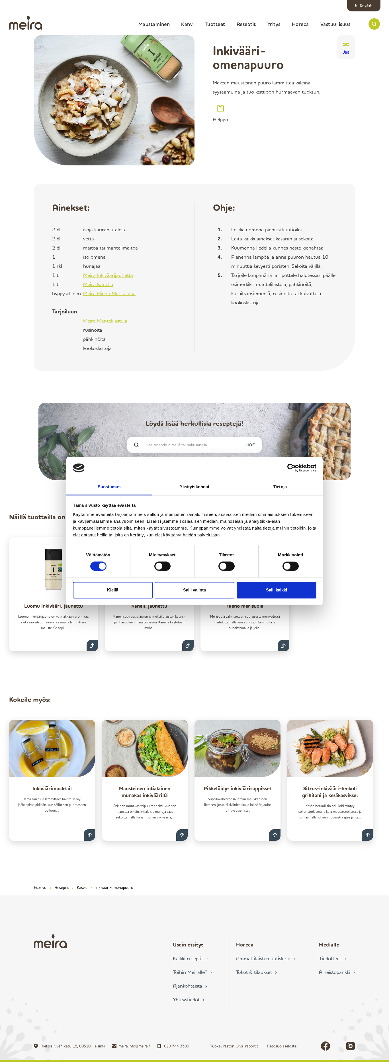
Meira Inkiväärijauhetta (108, 275)
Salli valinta (194, 589)
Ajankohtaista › (190, 985)
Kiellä (112, 589)
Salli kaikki (276, 589)
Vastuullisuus (335, 24)
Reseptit (246, 24)
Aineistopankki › (337, 972)
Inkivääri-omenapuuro (114, 887)
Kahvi (187, 24)
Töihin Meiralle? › (192, 972)
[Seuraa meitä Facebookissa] (325, 1046)
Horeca (300, 24)
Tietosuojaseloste (281, 1045)
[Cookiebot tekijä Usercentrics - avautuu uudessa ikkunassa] (291, 468)
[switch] (162, 566)
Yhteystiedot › (188, 999)
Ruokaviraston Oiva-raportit (234, 1045)
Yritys (274, 24)
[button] (374, 24)
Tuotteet (215, 24)
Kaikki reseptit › (190, 958)
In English (364, 5)
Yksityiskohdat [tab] (194, 486)
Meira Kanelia (98, 284)
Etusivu (40, 887)
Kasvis (82, 887)
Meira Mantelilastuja (105, 320)
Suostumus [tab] (109, 486)
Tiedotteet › (332, 958)
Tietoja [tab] (280, 486)
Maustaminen (154, 24)
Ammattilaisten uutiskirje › (265, 958)
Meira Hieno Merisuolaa (109, 293)
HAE (250, 444)
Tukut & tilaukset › (256, 972)
